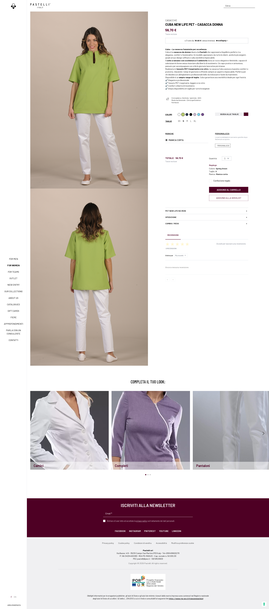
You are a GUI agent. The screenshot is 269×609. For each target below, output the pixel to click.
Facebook (120, 531)
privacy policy (141, 521)
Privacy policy (108, 543)
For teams (13, 271)
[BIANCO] (179, 114)
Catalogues (13, 304)
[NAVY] (187, 114)
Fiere (14, 317)
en (15, 597)
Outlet (13, 278)
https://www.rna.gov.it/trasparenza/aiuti (186, 598)
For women (13, 265)
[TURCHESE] (199, 114)
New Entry (13, 284)
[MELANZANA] (203, 114)
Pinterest (150, 531)
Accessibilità (161, 543)
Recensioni (173, 235)
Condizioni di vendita (142, 543)
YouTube (164, 531)
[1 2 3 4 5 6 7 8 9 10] (226, 158)
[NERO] (191, 114)
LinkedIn (176, 531)
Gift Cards (13, 310)
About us (13, 298)
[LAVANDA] (195, 114)
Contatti (13, 340)
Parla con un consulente (13, 332)
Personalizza (223, 146)
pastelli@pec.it (143, 559)
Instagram (135, 531)
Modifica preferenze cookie (182, 543)
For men (13, 259)
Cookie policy (123, 543)
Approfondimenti (13, 323)
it (11, 597)
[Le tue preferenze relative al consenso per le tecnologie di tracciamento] (264, 604)
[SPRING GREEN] (183, 114)
